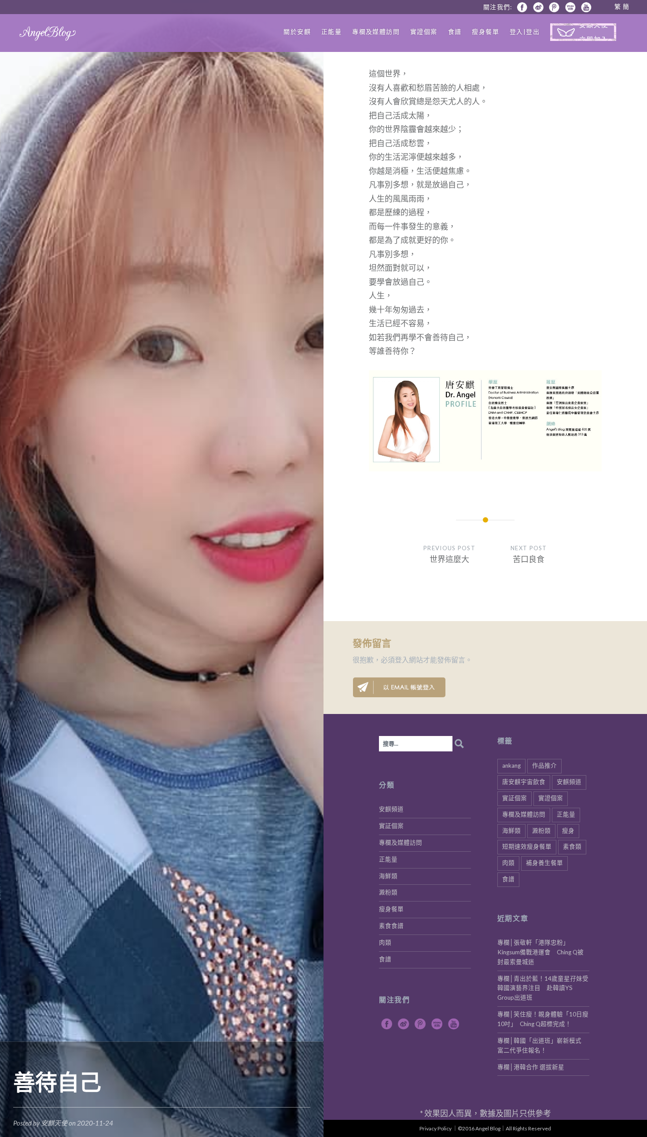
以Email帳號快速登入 (399, 687)
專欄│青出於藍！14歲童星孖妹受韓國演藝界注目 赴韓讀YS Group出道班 (542, 988)
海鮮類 (511, 830)
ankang (511, 765)
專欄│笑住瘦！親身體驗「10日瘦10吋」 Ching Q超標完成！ (542, 1019)
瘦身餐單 (485, 31)
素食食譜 (391, 925)
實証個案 (514, 798)
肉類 (508, 862)
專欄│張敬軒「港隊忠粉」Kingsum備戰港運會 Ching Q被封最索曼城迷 (540, 952)
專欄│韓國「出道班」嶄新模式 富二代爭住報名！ (542, 1045)
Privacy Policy (435, 1128)
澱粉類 (541, 830)
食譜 (455, 31)
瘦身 (568, 830)
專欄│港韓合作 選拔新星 (530, 1067)
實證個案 (423, 31)
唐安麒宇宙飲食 (523, 781)
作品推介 (544, 765)
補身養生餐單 (544, 862)
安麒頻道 (569, 781)
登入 (402, 659)
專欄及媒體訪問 (376, 31)
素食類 (572, 846)
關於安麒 (297, 31)
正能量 (331, 31)
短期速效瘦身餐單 (526, 846)
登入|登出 (525, 31)
